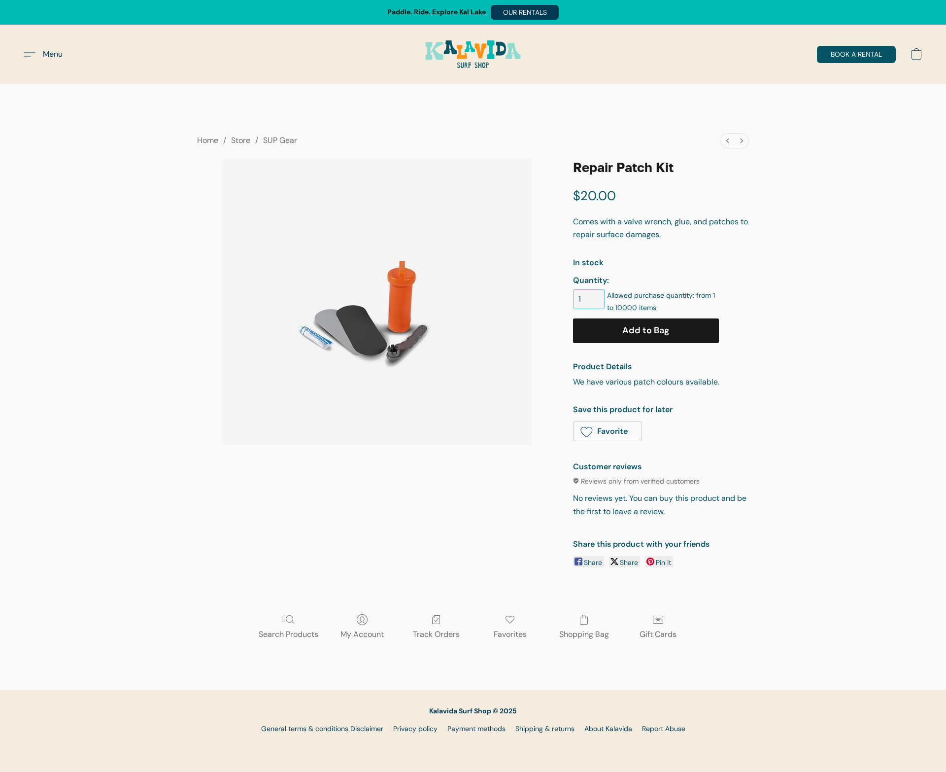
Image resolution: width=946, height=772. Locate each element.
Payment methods (476, 728)
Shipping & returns (544, 728)
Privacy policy (415, 728)
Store (240, 140)
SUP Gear (280, 140)
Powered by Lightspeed (473, 745)
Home (207, 140)
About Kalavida (608, 728)
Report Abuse (663, 728)
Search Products (288, 634)
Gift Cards (658, 634)
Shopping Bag (584, 634)
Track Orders (436, 634)
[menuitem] (728, 141)
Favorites (510, 634)
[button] (525, 12)
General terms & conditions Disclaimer (322, 728)
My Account (362, 634)
